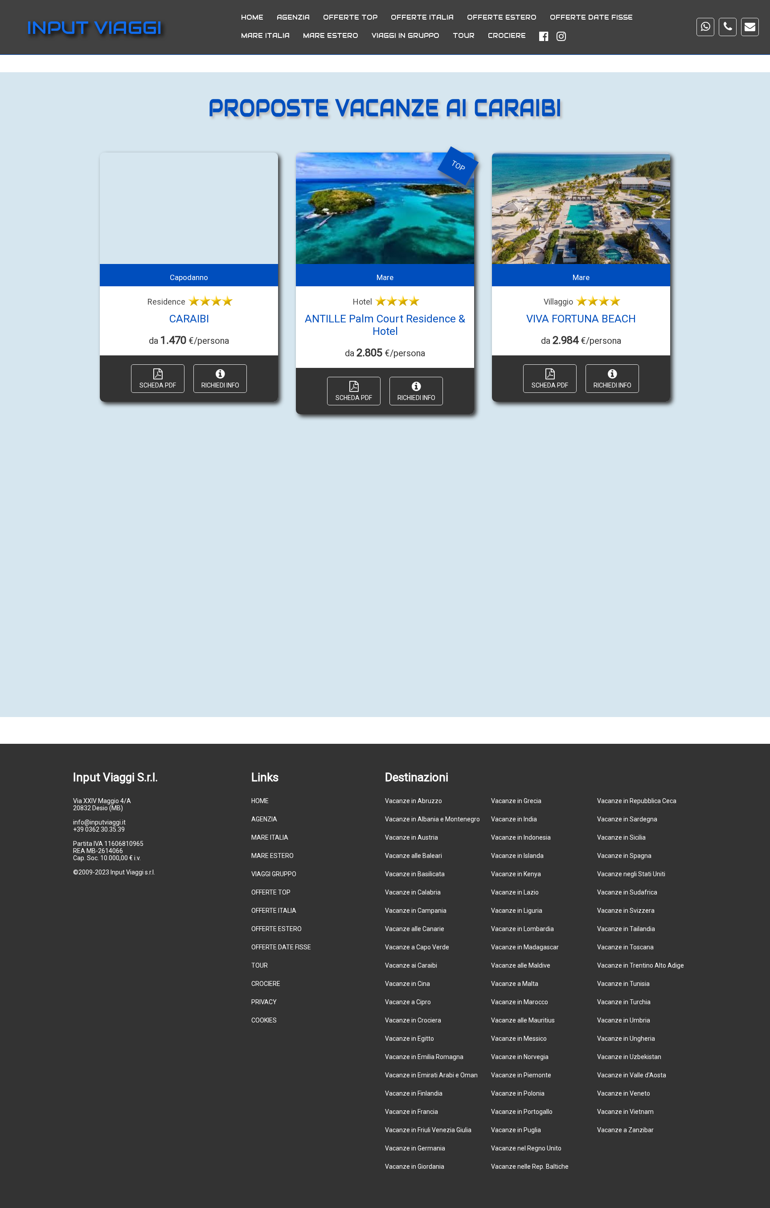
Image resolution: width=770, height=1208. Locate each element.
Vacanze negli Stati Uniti (631, 874)
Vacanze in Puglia (516, 1130)
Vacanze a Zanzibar (625, 1130)
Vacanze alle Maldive (520, 965)
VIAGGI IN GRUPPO (405, 36)
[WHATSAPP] (705, 27)
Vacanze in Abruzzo (413, 800)
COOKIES (264, 1020)
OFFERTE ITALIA (422, 17)
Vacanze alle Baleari (413, 855)
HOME (252, 17)
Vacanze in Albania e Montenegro (432, 819)
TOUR (464, 36)
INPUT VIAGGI (94, 27)
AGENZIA (293, 17)
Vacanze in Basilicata (415, 874)
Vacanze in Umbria (623, 1020)
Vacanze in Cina (407, 983)
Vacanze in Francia (411, 1111)
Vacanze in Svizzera (626, 910)
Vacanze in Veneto (623, 1093)
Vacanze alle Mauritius (523, 1020)
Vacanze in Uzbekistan (629, 1056)
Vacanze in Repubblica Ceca (636, 800)
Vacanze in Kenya (516, 874)
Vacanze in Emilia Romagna (424, 1056)
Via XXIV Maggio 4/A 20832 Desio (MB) (102, 804)
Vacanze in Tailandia (626, 928)
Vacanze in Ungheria (626, 1038)
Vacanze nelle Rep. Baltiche (530, 1166)
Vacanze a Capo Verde (417, 947)
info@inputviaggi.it (99, 822)
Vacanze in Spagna (624, 855)
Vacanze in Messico (519, 1038)
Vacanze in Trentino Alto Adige (640, 965)
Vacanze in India (514, 819)
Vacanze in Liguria (516, 910)
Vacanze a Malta (514, 983)
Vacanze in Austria (411, 837)
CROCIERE (507, 36)
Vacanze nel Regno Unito (526, 1148)
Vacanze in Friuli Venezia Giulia (428, 1130)
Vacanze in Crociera (413, 1020)
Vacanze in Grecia (516, 800)
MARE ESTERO (330, 36)
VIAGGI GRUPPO (273, 874)
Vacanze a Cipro (408, 1002)
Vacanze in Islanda (517, 855)
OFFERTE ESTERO (502, 17)
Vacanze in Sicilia (621, 837)
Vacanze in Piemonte (521, 1075)
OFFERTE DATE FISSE (591, 17)
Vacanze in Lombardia (522, 928)
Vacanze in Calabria (413, 892)
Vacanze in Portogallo (522, 1111)
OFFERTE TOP (350, 17)
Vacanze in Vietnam (625, 1111)
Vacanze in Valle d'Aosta (631, 1075)
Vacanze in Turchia (624, 1002)
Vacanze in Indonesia (521, 837)
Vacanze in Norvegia (520, 1056)
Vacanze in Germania (415, 1148)
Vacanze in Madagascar (525, 947)
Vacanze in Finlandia (413, 1093)
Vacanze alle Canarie (414, 928)
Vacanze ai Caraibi (411, 965)
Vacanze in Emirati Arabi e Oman (431, 1075)
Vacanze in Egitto (409, 1038)
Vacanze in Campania (415, 910)
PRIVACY (264, 1002)
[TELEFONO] (728, 27)
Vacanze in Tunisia (623, 983)
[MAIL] (750, 27)
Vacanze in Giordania (414, 1166)
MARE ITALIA (265, 36)
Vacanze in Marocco (519, 1002)
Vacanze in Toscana (625, 947)
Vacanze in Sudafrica (627, 892)
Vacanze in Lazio (515, 892)
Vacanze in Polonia (518, 1093)
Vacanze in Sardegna (627, 819)
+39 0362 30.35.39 (99, 829)
